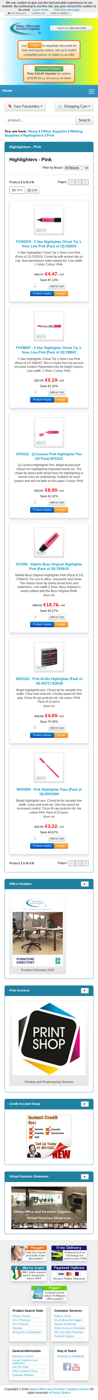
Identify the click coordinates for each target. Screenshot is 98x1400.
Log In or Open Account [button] (71, 27)
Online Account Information (70, 1328)
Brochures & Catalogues (27, 1332)
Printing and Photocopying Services (49, 1082)
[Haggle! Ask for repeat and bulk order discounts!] (28, 1253)
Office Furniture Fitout (24, 1371)
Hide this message (67, 10)
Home (7, 90)
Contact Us (38, 12)
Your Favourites (23, 106)
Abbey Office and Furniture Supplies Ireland (59, 1389)
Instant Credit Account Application (25, 1361)
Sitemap (17, 1328)
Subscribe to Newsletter (70, 1356)
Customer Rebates (23, 1375)
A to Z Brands (20, 1324)
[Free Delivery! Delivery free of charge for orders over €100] (69, 1253)
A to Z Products (21, 1320)
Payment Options (64, 1336)
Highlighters (33, 135)
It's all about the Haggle (68, 1320)
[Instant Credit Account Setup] (49, 1137)
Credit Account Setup (24, 1104)
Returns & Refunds (65, 1324)
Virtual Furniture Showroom (28, 1176)
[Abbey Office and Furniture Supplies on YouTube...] (76, 1366)
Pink (50, 135)
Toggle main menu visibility (91, 91)
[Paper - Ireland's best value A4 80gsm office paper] (49, 1293)
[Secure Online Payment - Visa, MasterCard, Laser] (69, 1273)
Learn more (40, 10)
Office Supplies (54, 131)
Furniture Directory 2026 (37, 970)
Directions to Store (23, 1356)
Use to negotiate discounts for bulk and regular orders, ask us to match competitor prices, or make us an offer (49, 50)
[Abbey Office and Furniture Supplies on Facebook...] (67, 1366)
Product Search (22, 1316)
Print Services (19, 990)
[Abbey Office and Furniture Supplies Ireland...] (25, 28)
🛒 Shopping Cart (72, 106)
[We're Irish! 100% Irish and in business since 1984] (28, 1273)
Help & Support (60, 12)
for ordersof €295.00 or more (49, 73)
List (34, 190)
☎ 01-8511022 (16, 12)
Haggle (61, 293)
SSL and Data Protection (68, 1332)
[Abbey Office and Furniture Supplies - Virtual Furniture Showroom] (49, 1208)
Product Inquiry (42, 293)
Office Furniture (20, 884)
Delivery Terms (62, 1316)
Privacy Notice (61, 1392)
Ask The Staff (20, 1367)
